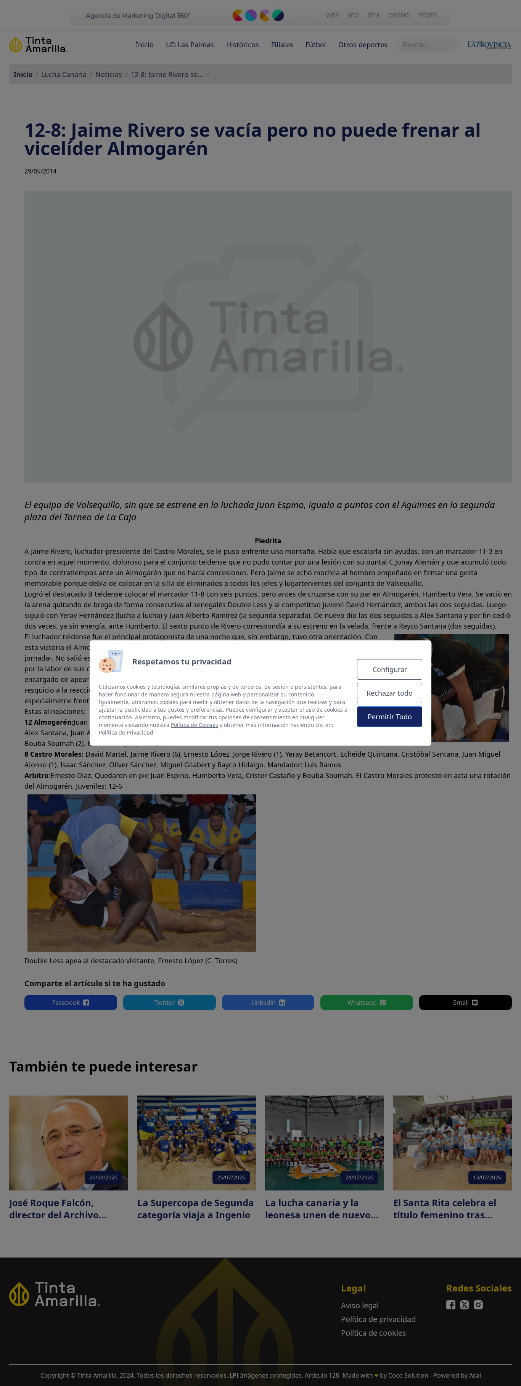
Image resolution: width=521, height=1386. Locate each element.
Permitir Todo (390, 716)
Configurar (390, 669)
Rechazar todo (390, 693)
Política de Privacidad (126, 732)
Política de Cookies (194, 724)
